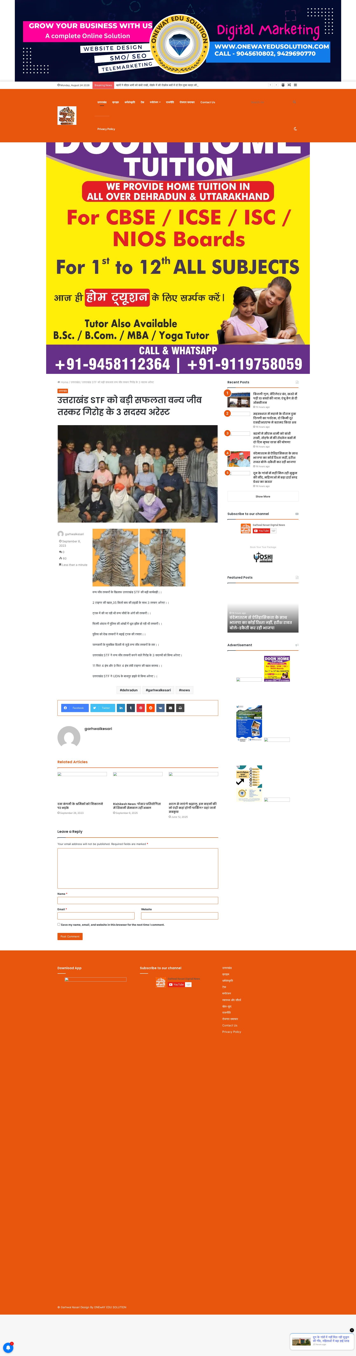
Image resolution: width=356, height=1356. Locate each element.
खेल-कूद (226, 1006)
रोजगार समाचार (187, 102)
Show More (263, 496)
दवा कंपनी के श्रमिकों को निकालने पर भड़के (80, 806)
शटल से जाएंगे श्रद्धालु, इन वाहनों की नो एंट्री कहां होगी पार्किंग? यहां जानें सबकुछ (193, 808)
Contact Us (207, 102)
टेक (142, 102)
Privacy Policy (106, 129)
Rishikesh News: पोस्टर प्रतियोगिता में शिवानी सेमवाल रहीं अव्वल (137, 806)
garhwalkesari (159, 690)
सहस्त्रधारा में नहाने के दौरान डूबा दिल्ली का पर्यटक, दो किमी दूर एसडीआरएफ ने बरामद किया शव (274, 418)
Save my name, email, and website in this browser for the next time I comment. (113, 924)
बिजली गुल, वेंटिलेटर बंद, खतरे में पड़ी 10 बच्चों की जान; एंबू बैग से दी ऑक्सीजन (275, 398)
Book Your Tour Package (263, 547)
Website (146, 909)
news (185, 690)
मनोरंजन (154, 102)
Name (62, 893)
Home (64, 382)
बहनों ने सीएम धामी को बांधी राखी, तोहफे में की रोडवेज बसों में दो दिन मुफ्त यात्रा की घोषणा (159, 85)
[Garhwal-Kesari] (66, 115)
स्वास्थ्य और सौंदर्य (231, 1000)
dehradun (130, 690)
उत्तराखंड (102, 102)
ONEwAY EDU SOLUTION (110, 1307)
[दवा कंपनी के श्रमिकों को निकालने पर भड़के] (82, 786)
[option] (263, 610)
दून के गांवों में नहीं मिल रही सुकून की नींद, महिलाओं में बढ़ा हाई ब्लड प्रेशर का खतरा (275, 477)
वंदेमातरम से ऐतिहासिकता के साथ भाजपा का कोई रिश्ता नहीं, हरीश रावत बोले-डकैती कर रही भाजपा (275, 457)
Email (62, 909)
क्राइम (115, 102)
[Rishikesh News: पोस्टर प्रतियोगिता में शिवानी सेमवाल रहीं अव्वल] (138, 786)
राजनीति (170, 102)
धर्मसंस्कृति (130, 102)
